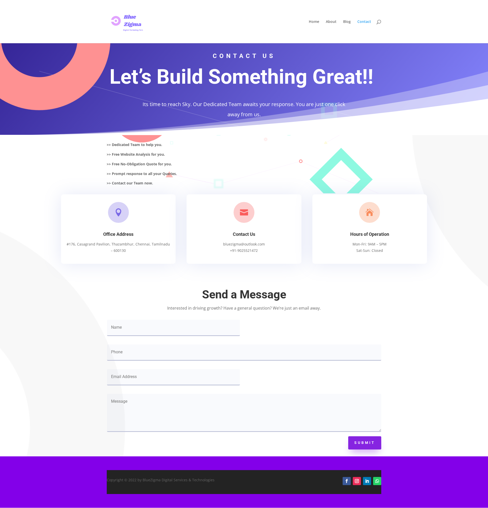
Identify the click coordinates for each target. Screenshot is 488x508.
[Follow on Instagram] (357, 481)
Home (314, 22)
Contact (364, 22)
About (331, 22)
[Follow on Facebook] (347, 481)
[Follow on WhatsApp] (377, 481)
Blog (347, 22)
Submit (364, 443)
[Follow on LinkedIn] (367, 481)
